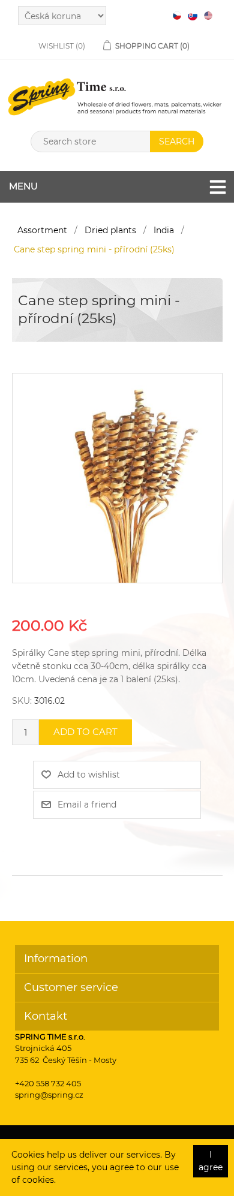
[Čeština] (177, 15)
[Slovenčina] (192, 15)
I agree (211, 1161)
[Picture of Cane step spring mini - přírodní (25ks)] (117, 477)
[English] (208, 15)
